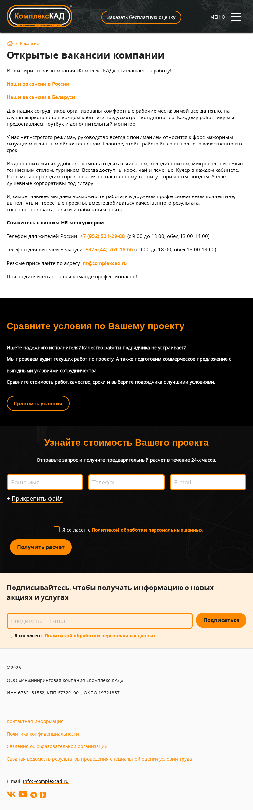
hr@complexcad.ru (105, 263)
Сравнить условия (38, 403)
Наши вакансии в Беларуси (41, 97)
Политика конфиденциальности (43, 734)
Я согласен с (132, 530)
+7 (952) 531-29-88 (102, 236)
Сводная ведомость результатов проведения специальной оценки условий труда (99, 759)
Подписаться (221, 620)
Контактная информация (35, 721)
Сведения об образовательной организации (57, 746)
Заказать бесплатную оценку (141, 17)
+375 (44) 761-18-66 (109, 249)
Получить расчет (41, 547)
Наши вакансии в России (38, 83)
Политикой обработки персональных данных (147, 530)
